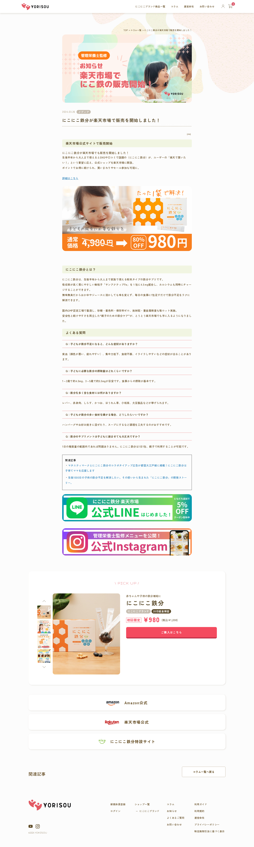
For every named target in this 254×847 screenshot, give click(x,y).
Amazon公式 (136, 702)
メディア (83, 112)
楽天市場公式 (136, 722)
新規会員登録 (117, 804)
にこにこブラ (149, 811)
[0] (230, 6)
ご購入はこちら (171, 632)
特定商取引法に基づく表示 (209, 831)
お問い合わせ (207, 6)
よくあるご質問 (175, 818)
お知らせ (172, 811)
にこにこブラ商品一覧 (150, 6)
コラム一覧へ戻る (204, 772)
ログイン (115, 811)
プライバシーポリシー (207, 824)
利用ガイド (200, 804)
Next (44, 666)
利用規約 (199, 811)
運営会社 (189, 6)
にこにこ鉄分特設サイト (132, 741)
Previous (44, 601)
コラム (174, 6)
